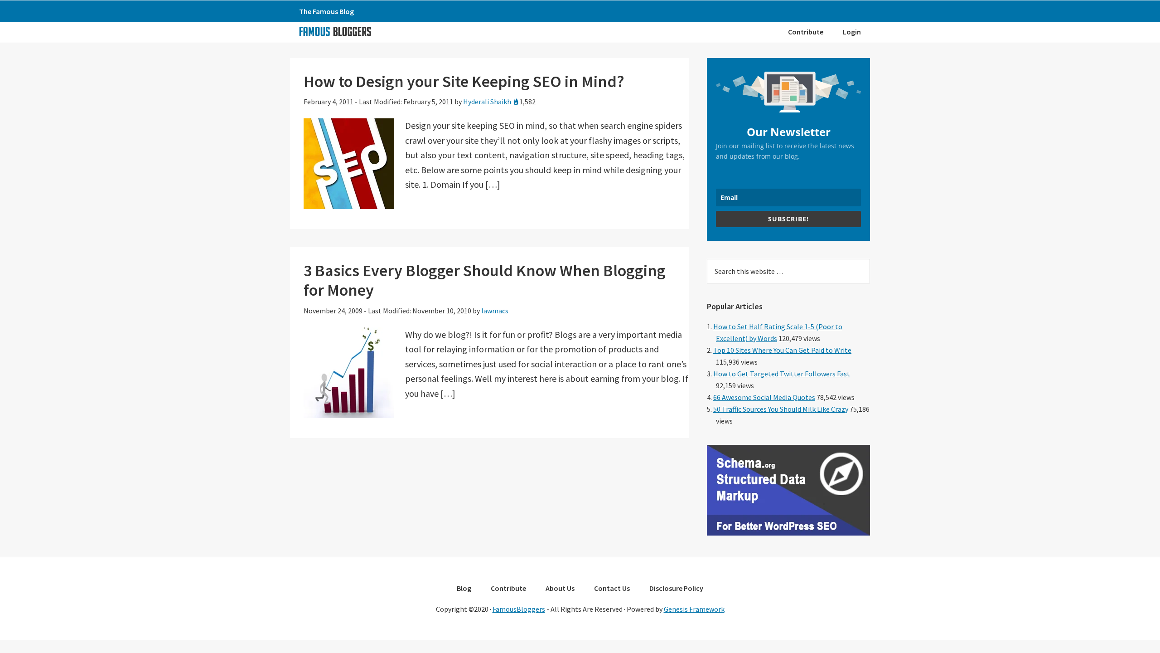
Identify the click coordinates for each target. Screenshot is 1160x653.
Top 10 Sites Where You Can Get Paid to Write (782, 350)
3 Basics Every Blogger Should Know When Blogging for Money (485, 280)
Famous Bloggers (335, 31)
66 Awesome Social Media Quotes (764, 397)
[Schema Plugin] (788, 532)
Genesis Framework (694, 609)
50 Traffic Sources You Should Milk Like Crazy (780, 409)
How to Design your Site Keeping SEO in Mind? (464, 81)
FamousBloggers (519, 609)
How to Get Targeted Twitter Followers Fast (781, 373)
